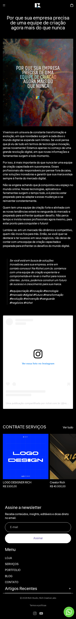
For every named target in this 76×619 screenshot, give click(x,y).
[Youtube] (41, 613)
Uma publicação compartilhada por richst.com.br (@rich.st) (39, 403)
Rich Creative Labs (47, 598)
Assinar (38, 538)
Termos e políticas (38, 605)
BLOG (8, 576)
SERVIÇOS (12, 564)
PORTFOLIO (13, 570)
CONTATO (11, 582)
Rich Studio (33, 598)
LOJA (8, 558)
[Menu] (4, 5)
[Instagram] (35, 613)
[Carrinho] (72, 5)
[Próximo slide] (69, 463)
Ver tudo (68, 427)
